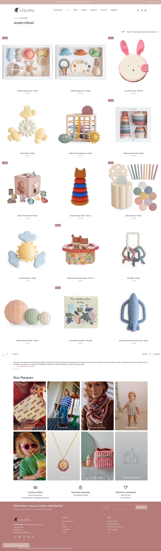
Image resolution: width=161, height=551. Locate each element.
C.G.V (109, 532)
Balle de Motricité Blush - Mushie (27, 340)
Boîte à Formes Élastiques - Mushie (80, 153)
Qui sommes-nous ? (68, 521)
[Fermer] (28, 545)
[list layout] (121, 32)
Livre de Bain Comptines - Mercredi (80, 340)
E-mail (106, 507)
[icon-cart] (145, 10)
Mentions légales (112, 529)
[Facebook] (148, 2)
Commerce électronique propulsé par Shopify (59, 548)
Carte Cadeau (66, 529)
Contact (64, 532)
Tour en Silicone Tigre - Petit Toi (80, 215)
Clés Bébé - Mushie (133, 278)
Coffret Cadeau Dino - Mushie (80, 91)
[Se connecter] (142, 10)
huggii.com (42, 548)
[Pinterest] (150, 2)
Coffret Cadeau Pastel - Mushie (133, 153)
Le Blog (64, 527)
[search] (138, 10)
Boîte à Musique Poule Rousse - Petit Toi (80, 278)
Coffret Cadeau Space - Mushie (27, 91)
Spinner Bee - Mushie (27, 153)
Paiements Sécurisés (113, 524)
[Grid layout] (123, 32)
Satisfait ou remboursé (126, 492)
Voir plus (15, 368)
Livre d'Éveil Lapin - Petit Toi (133, 91)
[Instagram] (153, 2)
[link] (131, 456)
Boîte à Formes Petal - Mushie (27, 215)
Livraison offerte (35, 492)
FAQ (63, 524)
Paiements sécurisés (80, 492)
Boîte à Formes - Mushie (133, 215)
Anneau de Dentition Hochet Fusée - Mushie (133, 340)
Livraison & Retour (112, 521)
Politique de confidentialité (115, 527)
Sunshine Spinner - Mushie (27, 278)
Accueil (15, 18)
